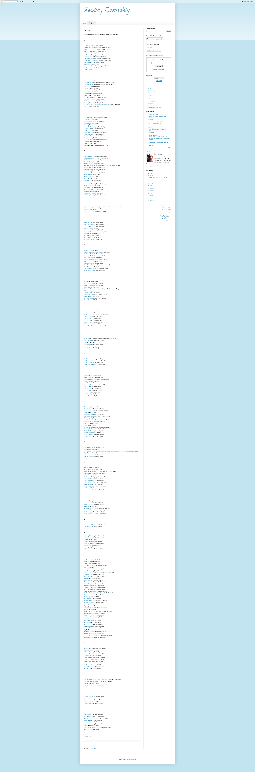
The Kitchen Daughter (90, 364)
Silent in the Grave (89, 595)
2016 (149, 186)
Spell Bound (87, 620)
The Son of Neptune (89, 615)
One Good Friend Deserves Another (93, 471)
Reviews (91, 23)
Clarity (85, 130)
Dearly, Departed (88, 176)
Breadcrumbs (87, 106)
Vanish (85, 698)
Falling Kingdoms (89, 224)
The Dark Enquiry (88, 160)
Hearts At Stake (88, 283)
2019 (149, 173)
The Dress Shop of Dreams (154, 107)
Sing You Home (88, 598)
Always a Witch (88, 57)
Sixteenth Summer (89, 602)
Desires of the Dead (89, 184)
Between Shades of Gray (90, 90)
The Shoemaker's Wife (90, 591)
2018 (149, 181)
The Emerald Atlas (89, 208)
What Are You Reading (165, 215)
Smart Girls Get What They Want (92, 611)
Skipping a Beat (88, 604)
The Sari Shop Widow (90, 565)
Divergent (86, 191)
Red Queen (150, 95)
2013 (149, 193)
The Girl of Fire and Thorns (91, 259)
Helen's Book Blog (153, 114)
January (152, 175)
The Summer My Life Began (91, 635)
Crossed (86, 143)
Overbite (86, 488)
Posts (150, 47)
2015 (149, 188)
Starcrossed (87, 628)
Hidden (86, 291)
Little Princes (87, 383)
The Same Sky (151, 91)
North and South (88, 455)
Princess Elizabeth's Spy (90, 508)
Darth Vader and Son (89, 163)
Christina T (159, 154)
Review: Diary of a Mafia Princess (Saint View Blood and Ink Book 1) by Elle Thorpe (159, 137)
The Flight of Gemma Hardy (91, 232)
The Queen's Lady (88, 526)
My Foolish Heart (88, 431)
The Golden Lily (88, 263)
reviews (164, 221)
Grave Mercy (87, 267)
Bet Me (86, 88)
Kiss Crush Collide (89, 361)
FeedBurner (162, 69)
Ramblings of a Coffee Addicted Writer (158, 142)
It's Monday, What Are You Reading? (158, 177)
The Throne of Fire (89, 661)
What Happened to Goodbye (91, 718)
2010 (149, 200)
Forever (86, 233)
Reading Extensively (106, 11)
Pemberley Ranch (88, 503)
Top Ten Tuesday (166, 212)
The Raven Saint (88, 538)
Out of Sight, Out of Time (91, 486)
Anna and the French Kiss (91, 66)
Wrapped (86, 729)
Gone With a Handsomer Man (92, 265)
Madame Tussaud (88, 409)
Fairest (149, 93)
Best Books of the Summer (155, 123)
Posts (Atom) (93, 748)
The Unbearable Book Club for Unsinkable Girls (97, 679)
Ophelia (86, 475)
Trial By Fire (87, 667)
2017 (149, 183)
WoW (163, 219)
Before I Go (151, 99)
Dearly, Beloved (88, 174)
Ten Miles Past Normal (90, 654)
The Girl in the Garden (90, 254)
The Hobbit (87, 292)
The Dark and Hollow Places (91, 158)
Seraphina (86, 578)
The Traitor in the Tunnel (90, 665)
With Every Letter (88, 724)
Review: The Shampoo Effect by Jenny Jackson (158, 116)
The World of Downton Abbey (92, 727)
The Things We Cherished (91, 657)
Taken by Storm (88, 648)
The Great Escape (88, 268)
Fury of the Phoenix (89, 239)
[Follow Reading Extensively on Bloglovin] (155, 40)
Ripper (85, 547)
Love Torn (86, 392)
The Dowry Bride (88, 195)
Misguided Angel (88, 421)
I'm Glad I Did (151, 101)
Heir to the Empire (89, 285)
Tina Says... (151, 128)
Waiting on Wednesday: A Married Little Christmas (158, 130)
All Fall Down (151, 105)
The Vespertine (88, 700)
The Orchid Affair (88, 479)
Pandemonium (87, 501)
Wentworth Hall (88, 714)
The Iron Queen (88, 322)
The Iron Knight (88, 320)
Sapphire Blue (87, 563)
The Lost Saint (88, 388)
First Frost (150, 89)
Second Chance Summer (90, 569)
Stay (85, 630)
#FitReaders (165, 208)
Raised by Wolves (88, 536)
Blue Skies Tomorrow (89, 99)
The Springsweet (88, 626)
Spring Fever (87, 624)
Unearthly (86, 683)
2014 (149, 190)
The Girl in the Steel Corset (91, 256)
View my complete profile (152, 166)
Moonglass (87, 425)
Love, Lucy (150, 103)
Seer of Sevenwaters (89, 576)
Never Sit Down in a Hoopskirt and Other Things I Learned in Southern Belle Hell (106, 451)
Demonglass (87, 180)
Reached (86, 539)
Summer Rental (88, 637)
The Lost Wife (87, 390)
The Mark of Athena (89, 414)
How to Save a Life (89, 300)
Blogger (134, 759)
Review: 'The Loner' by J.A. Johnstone (157, 144)
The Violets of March (89, 702)
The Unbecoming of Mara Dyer (92, 681)
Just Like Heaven (88, 348)
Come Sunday (87, 138)
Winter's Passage (88, 720)
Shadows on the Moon (90, 582)
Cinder (85, 125)
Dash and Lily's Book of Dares (92, 165)
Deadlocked (87, 171)
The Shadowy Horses (89, 584)
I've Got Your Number (90, 326)
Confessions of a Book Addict (156, 122)
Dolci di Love (87, 193)
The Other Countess (89, 480)
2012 (149, 195)
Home (84, 23)
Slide (85, 609)
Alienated (150, 97)
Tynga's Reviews (153, 135)
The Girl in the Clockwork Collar (93, 252)
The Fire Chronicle (89, 226)
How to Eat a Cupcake (90, 298)
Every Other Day (88, 211)
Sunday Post (165, 210)
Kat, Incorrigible (88, 359)
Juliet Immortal (88, 346)
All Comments (152, 50)
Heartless (86, 281)
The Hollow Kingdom (90, 294)
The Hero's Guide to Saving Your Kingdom (95, 289)
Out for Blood (87, 484)
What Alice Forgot (89, 716)
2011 (149, 198)
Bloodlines (87, 95)
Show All (169, 147)
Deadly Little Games (89, 173)
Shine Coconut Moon (89, 589)
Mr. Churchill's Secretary (90, 427)
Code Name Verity (89, 136)
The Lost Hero (87, 386)
